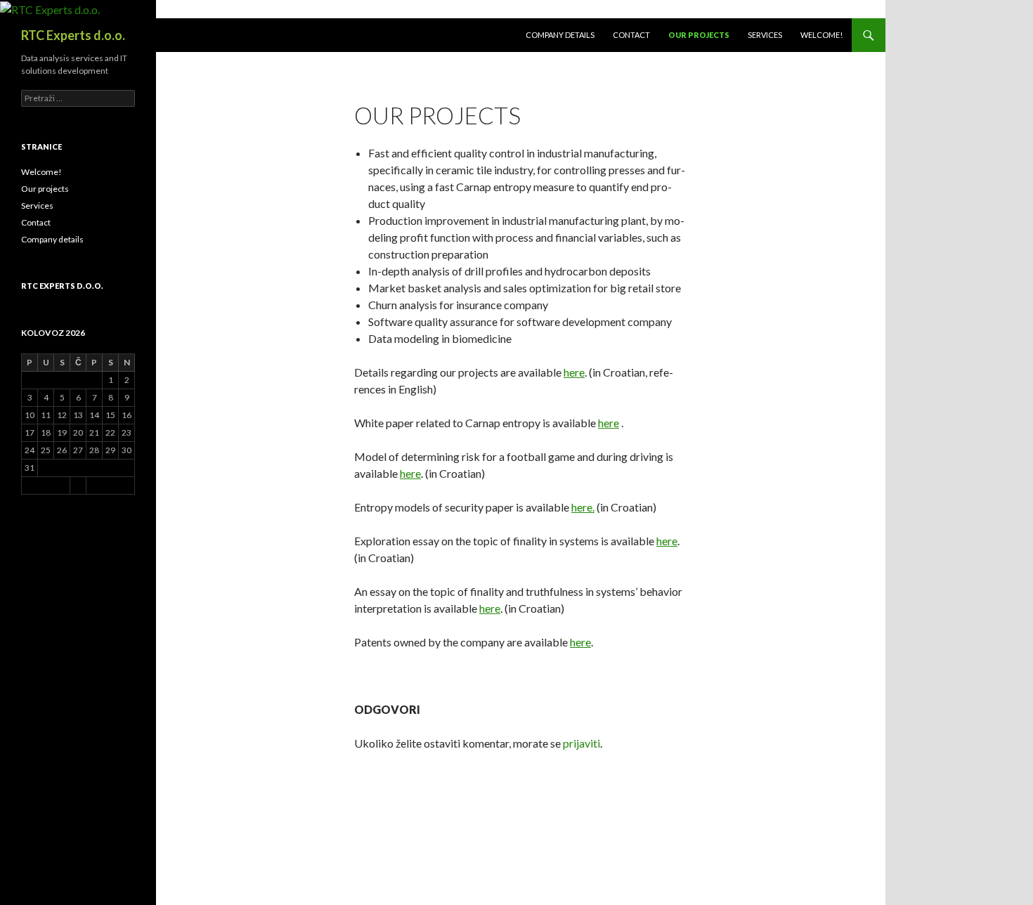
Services (765, 34)
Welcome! (821, 34)
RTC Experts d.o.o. (73, 35)
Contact (631, 34)
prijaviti (581, 743)
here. (583, 507)
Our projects (698, 34)
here (574, 372)
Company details (560, 34)
